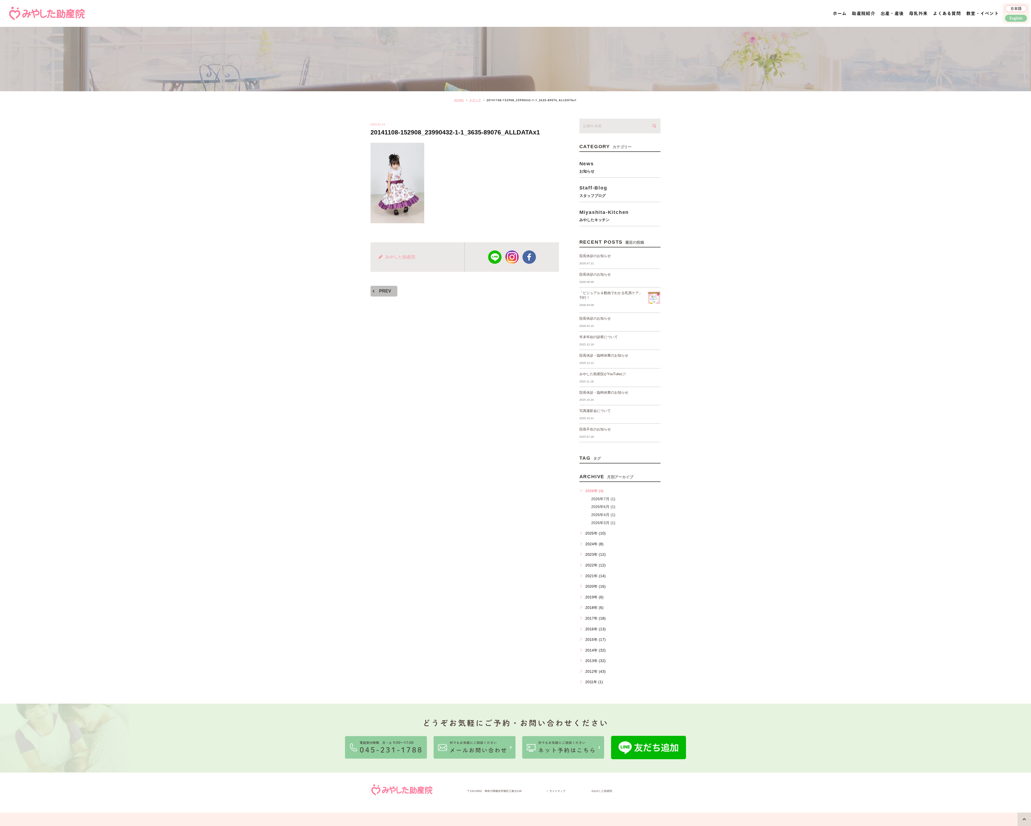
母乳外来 (918, 13)
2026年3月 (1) (603, 523)
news (586, 167)
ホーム (840, 13)
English (1016, 18)
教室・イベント (982, 13)
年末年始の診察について (598, 337)
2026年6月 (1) (603, 507)
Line (495, 257)
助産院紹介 (863, 13)
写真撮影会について (595, 411)
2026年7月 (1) (603, 499)
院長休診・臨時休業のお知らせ (603, 355)
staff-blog (593, 191)
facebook (529, 257)
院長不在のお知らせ (595, 429)
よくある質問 (947, 13)
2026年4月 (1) (603, 515)
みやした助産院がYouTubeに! (602, 374)
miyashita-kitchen (604, 216)
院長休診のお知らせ (595, 256)
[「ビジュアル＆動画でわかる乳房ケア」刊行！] (654, 297)
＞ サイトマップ (555, 791)
